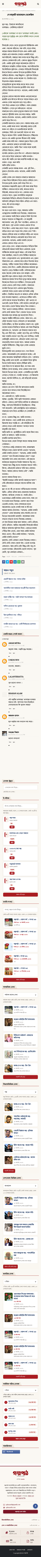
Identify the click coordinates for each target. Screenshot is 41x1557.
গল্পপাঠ (26, 1553)
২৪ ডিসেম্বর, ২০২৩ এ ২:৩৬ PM (17, 734)
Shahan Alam (15, 694)
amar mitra (14, 643)
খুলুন (12, 827)
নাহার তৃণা (31, 1496)
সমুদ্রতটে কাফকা (15, 864)
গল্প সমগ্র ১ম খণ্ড (15, 879)
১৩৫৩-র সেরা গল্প (15, 849)
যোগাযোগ (29, 1550)
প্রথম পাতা (12, 1550)
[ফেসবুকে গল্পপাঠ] (35, 1506)
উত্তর (10, 653)
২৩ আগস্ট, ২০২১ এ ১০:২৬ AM (17, 718)
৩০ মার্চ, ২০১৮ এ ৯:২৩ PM (16, 696)
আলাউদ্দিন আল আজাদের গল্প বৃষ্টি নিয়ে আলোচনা (19, 588)
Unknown (13, 660)
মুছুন (14, 653)
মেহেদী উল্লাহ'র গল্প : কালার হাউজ (14, 579)
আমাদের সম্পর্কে (21, 1550)
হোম (3, 10)
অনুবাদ (8, 556)
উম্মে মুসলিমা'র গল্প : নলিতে (13, 615)
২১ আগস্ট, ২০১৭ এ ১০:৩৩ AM (17, 645)
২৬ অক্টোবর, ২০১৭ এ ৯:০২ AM (17, 679)
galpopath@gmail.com (13, 1504)
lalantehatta (15, 677)
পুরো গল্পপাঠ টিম (20, 1498)
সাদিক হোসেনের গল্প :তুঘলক (13, 606)
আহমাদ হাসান (13, 716)
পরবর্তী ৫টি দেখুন (20, 1077)
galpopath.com (10, 1507)
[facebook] (11, 1452)
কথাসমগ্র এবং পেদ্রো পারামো (19, 833)
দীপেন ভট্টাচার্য (17, 1496)
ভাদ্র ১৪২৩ (14, 556)
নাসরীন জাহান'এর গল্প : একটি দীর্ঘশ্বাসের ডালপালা (20, 624)
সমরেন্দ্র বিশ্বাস (13, 732)
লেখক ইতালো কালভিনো (11, 10)
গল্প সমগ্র (12, 818)
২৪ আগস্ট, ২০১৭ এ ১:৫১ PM (16, 662)
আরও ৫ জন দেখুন (20, 1438)
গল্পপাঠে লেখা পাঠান (20, 1511)
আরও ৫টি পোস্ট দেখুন (10, 1266)
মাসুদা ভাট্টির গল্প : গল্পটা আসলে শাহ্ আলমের (18, 597)
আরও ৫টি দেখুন (20, 894)
